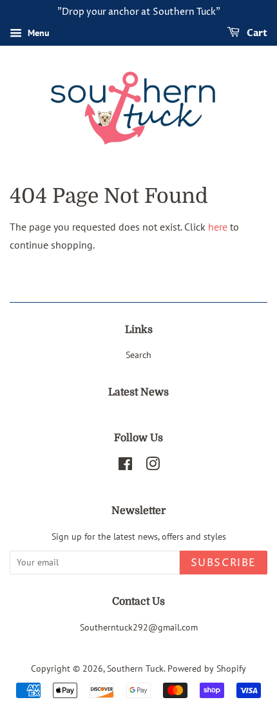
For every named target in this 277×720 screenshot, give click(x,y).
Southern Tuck (135, 668)
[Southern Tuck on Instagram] (153, 466)
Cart (256, 33)
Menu (37, 33)
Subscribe (223, 563)
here (217, 226)
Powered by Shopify (206, 668)
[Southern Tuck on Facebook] (125, 466)
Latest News (138, 392)
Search (138, 355)
